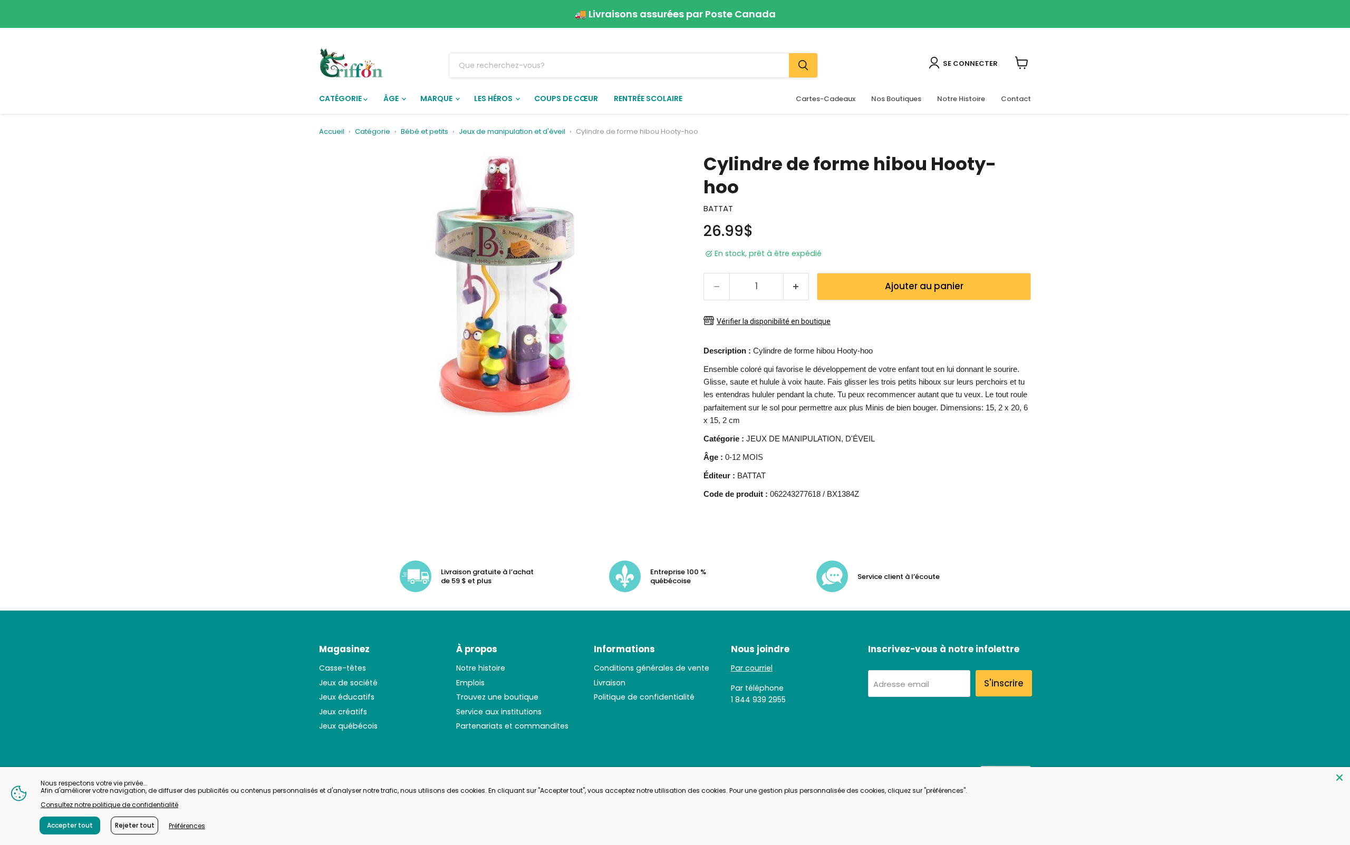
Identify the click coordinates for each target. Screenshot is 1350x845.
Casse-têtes (342, 668)
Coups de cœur (566, 98)
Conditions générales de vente (651, 668)
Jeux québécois (348, 726)
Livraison (609, 682)
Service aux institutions (499, 711)
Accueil (331, 132)
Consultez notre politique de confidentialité (109, 804)
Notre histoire (480, 668)
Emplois (470, 682)
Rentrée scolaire (648, 98)
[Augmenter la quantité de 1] (796, 286)
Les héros (494, 98)
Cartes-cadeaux (825, 99)
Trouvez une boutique (497, 697)
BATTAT (718, 208)
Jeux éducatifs (346, 697)
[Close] (1339, 777)
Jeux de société (348, 682)
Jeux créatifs (343, 711)
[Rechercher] (803, 65)
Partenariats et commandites (512, 726)
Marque (437, 98)
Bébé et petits (424, 132)
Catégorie (341, 98)
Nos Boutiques (896, 99)
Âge (391, 98)
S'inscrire (1004, 683)
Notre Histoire (961, 99)
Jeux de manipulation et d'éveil (512, 132)
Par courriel (752, 668)
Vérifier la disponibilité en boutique (774, 321)
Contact (1016, 99)
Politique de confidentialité (644, 697)
